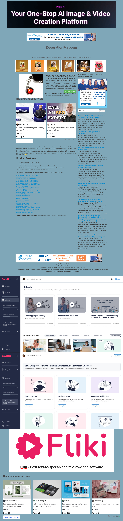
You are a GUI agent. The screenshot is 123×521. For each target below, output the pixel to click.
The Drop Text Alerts (21, 189)
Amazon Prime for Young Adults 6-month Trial (28, 192)
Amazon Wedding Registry (23, 195)
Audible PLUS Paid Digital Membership (26, 178)
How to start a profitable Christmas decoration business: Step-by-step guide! (91, 236)
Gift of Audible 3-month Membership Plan (27, 180)
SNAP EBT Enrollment (22, 186)
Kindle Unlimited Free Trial (23, 198)
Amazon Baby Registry (22, 194)
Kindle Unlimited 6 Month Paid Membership (27, 191)
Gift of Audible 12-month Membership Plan (27, 175)
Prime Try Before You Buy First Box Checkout (28, 207)
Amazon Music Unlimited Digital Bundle (26, 211)
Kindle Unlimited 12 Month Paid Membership (28, 184)
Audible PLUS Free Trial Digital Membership (27, 187)
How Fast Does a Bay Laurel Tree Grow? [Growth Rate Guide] (91, 166)
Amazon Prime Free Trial (22, 197)
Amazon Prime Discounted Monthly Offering (27, 203)
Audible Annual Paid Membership (25, 174)
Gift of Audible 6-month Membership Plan (27, 181)
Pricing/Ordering (70, 91)
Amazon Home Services (22, 200)
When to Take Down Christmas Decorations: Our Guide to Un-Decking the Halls (92, 117)
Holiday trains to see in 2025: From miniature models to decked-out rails (90, 200)
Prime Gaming (20, 201)
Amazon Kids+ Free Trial (22, 204)
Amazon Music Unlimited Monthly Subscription (28, 209)
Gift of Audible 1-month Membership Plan (27, 183)
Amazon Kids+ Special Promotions (25, 206)
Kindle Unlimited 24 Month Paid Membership (28, 177)
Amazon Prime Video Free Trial (24, 212)
